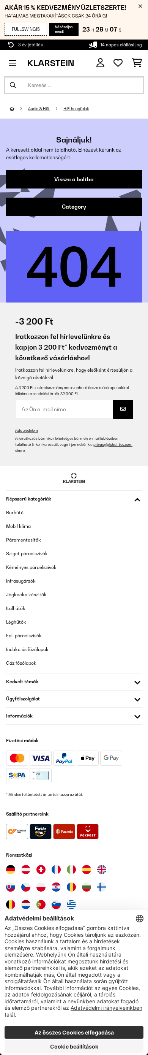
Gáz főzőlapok (21, 663)
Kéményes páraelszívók (31, 567)
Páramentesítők (23, 540)
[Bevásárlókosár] (137, 63)
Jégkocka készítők (26, 594)
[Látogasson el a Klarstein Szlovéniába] (56, 904)
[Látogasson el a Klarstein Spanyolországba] (86, 869)
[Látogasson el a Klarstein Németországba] (10, 869)
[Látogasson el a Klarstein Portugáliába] (41, 904)
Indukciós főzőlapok (27, 649)
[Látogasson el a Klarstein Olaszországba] (71, 869)
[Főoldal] (19, 108)
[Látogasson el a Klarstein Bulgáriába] (86, 887)
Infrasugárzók (21, 581)
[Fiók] (100, 62)
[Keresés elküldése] (13, 85)
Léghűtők (16, 622)
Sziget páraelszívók (27, 553)
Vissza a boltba (74, 179)
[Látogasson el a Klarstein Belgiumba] (10, 904)
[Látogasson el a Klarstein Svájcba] (41, 869)
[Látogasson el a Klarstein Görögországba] (71, 905)
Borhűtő (15, 512)
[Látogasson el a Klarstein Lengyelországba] (41, 887)
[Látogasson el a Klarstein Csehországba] (25, 887)
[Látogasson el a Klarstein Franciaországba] (56, 869)
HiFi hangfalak (76, 108)
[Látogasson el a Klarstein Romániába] (71, 887)
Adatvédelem (26, 430)
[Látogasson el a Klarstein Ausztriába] (25, 869)
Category (74, 207)
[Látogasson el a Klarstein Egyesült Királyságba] (101, 869)
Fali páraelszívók (24, 635)
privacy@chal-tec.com (112, 444)
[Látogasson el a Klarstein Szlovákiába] (10, 887)
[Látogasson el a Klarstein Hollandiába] (25, 904)
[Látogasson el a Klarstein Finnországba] (101, 887)
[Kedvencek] (118, 63)
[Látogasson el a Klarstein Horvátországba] (56, 887)
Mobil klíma (18, 526)
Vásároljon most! (63, 29)
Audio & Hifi (39, 108)
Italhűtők (15, 608)
